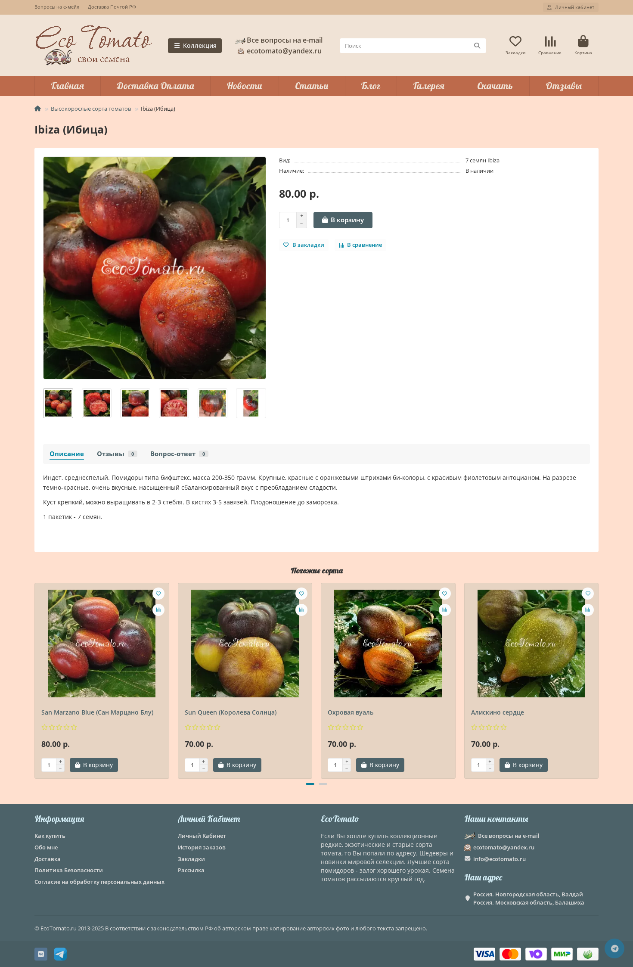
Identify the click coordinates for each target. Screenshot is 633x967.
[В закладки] (158, 594)
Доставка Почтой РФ (112, 6)
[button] (43, 403)
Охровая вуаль (350, 712)
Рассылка (191, 870)
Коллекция (200, 45)
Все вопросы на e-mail (285, 40)
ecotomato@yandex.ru (503, 847)
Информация (59, 818)
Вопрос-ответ (177, 453)
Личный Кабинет (209, 818)
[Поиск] (477, 46)
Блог (370, 86)
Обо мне (46, 847)
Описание (67, 453)
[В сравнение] (158, 610)
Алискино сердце (497, 712)
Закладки (191, 859)
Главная (67, 86)
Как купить (49, 836)
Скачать (495, 86)
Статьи (312, 86)
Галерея (428, 86)
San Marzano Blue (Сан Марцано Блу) (97, 712)
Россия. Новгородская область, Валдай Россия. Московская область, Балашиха (528, 898)
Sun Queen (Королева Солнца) (230, 712)
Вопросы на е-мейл (56, 6)
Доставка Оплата (155, 86)
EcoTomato (340, 818)
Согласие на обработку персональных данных (99, 882)
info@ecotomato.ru (499, 859)
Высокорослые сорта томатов (91, 108)
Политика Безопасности (68, 870)
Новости (244, 86)
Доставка (47, 859)
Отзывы (564, 86)
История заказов (202, 847)
